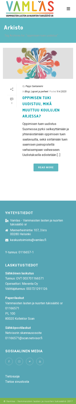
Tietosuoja (12, 376)
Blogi (27, 91)
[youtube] (40, 361)
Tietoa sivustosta (17, 382)
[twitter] (29, 361)
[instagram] (19, 361)
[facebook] (9, 361)
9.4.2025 (61, 91)
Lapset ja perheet (39, 91)
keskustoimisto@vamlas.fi (28, 240)
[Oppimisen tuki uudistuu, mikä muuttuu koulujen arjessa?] (38, 63)
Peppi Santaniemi (34, 86)
